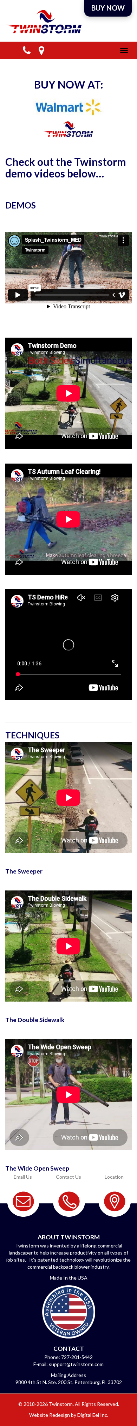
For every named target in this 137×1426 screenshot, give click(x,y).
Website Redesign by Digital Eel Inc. (68, 1415)
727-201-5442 (77, 1357)
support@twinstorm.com (76, 1364)
